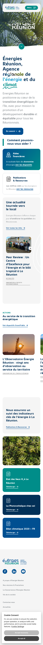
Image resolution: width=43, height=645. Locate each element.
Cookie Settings (17, 626)
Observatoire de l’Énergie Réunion (15, 373)
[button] (31, 8)
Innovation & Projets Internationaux (14, 283)
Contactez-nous (9, 602)
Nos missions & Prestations (13, 585)
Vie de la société (9, 595)
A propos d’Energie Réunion (13, 580)
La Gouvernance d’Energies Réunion (16, 590)
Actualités (10, 278)
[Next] (30, 248)
